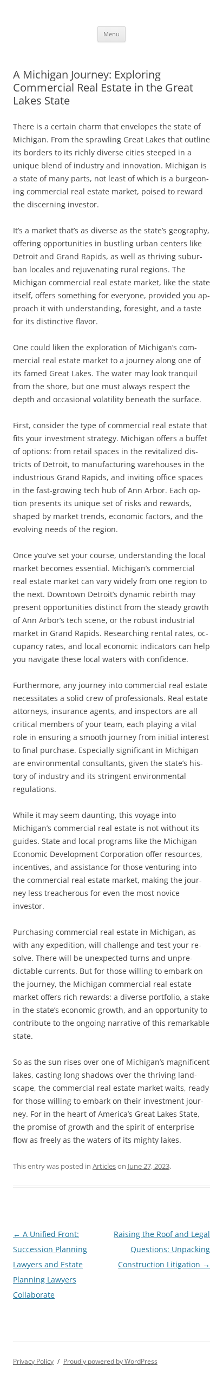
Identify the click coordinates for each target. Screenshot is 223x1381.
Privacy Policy (33, 1361)
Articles (104, 1166)
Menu (111, 34)
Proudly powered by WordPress (110, 1361)
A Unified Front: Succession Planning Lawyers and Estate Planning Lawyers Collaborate (50, 1264)
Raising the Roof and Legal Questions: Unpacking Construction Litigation (162, 1249)
